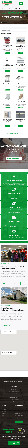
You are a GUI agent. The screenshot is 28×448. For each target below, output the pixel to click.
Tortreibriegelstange (7, 83)
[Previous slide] (2, 150)
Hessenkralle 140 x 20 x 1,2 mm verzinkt (20, 65)
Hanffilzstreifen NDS (21, 101)
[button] (21, 3)
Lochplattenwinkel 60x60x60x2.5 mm (7, 102)
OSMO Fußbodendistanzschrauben (7, 65)
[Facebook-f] (10, 443)
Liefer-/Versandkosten (14, 383)
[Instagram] (14, 443)
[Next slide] (26, 150)
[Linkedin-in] (18, 443)
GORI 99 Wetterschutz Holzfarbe (7, 46)
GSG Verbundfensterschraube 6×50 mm (20, 46)
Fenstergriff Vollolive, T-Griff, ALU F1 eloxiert (7, 120)
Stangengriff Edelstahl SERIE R (20, 120)
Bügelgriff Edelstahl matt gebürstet (20, 84)
